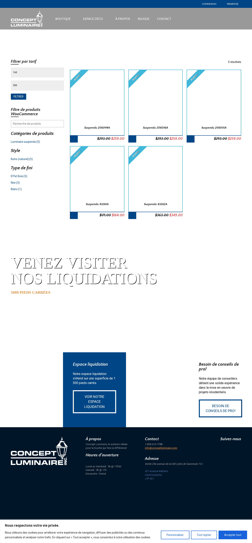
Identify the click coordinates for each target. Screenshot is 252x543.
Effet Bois (19, 176)
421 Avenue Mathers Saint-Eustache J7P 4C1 (156, 475)
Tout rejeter (204, 535)
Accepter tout (232, 535)
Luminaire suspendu (25, 141)
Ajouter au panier (74, 139)
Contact (164, 18)
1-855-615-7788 (153, 444)
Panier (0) (232, 3)
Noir (15, 182)
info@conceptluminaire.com (161, 447)
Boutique (63, 18)
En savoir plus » (31, 308)
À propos (122, 18)
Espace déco (93, 18)
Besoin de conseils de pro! (220, 408)
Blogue (143, 18)
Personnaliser (175, 535)
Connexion (209, 3)
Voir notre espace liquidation (94, 402)
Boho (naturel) (22, 159)
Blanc (16, 189)
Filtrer (18, 96)
